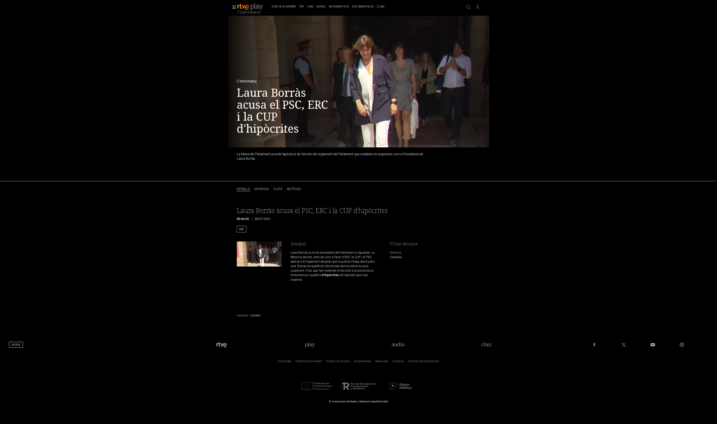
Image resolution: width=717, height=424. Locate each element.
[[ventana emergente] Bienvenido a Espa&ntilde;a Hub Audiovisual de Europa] (400, 390)
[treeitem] (283, 7)
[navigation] (362, 6)
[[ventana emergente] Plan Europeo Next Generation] (316, 390)
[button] (233, 7)
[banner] (253, 6)
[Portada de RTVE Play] (250, 6)
